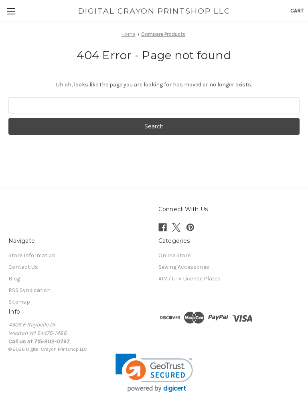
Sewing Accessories (183, 267)
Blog (14, 278)
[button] (154, 373)
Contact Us (23, 267)
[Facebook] (162, 227)
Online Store (174, 255)
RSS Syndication (29, 290)
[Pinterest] (190, 227)
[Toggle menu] (11, 11)
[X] (176, 227)
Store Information (31, 255)
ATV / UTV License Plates (189, 278)
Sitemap (19, 301)
